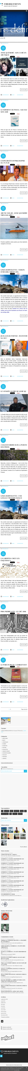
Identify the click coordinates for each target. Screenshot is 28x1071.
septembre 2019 (4, 999)
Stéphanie (3, 940)
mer (25, 811)
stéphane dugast (4, 813)
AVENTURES (5, 738)
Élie (2, 974)
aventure (20, 813)
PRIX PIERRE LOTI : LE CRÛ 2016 (13, 611)
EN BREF (4, 743)
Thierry (2, 963)
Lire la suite (24, 89)
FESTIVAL (4, 747)
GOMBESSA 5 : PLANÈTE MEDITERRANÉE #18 (12, 885)
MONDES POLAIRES (7, 752)
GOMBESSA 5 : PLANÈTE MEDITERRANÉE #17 (12, 889)
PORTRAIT (5, 756)
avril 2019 (3, 1008)
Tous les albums (23, 846)
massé (2, 968)
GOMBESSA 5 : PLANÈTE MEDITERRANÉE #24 (12, 859)
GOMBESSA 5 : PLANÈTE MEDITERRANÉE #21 (12, 872)
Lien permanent (5, 94)
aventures (15, 813)
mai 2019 (3, 1006)
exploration (16, 811)
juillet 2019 (3, 1002)
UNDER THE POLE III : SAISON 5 (9, 854)
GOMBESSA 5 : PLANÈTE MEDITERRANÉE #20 (12, 876)
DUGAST (3, 957)
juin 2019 (3, 1004)
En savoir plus (16, 1069)
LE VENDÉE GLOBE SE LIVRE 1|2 (13, 391)
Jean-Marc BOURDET (6, 980)
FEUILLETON (5, 749)
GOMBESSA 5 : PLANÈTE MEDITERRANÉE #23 (12, 863)
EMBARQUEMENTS (12, 4)
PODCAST (5, 754)
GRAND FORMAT (6, 751)
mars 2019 (3, 1009)
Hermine (3, 951)
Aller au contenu (4, 1)
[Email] (2, 1021)
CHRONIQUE (5, 742)
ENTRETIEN (5, 745)
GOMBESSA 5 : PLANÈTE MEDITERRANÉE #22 (12, 867)
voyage (21, 811)
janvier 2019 (3, 1013)
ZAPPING (4, 758)
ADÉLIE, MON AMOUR (18, 991)
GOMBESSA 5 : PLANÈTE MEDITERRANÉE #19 (12, 881)
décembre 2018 (4, 1015)
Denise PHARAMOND (6, 991)
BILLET (4, 740)
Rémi (2, 985)
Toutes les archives (5, 1017)
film (2, 811)
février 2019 (3, 1011)
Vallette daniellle (5, 946)
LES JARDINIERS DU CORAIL (8, 894)
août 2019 (3, 1001)
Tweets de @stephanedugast (7, 762)
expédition (6, 811)
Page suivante (24, 709)
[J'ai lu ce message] (26, 1067)
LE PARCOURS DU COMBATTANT (14, 665)
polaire (11, 811)
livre (10, 813)
